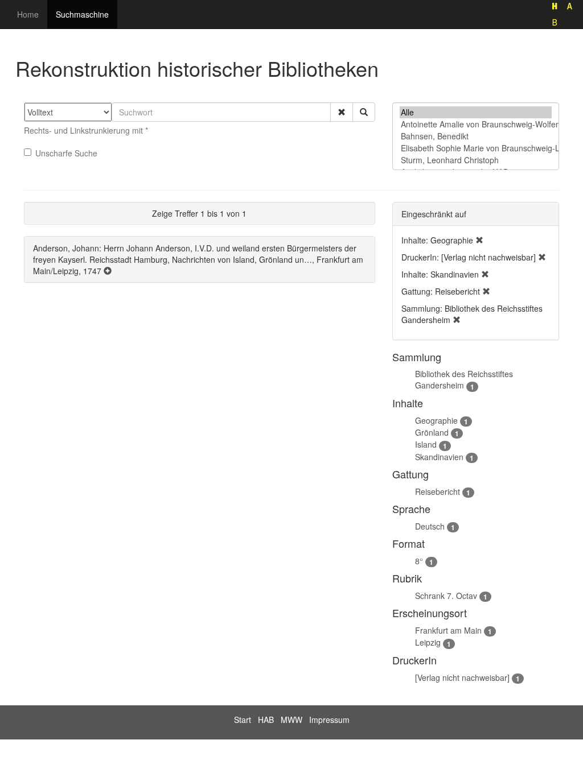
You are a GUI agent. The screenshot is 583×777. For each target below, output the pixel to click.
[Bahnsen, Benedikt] (476, 136)
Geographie (436, 420)
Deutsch (430, 526)
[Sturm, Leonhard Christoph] (476, 160)
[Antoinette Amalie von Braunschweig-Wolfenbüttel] (476, 124)
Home (28, 14)
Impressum (329, 719)
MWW (291, 719)
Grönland (432, 432)
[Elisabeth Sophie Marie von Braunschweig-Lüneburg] (476, 148)
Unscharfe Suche (66, 153)
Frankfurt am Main (448, 630)
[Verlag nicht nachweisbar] (462, 677)
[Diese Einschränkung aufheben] (479, 240)
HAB (266, 719)
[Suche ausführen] (363, 112)
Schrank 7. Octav (446, 595)
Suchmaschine (82, 14)
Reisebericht (437, 491)
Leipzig (428, 642)
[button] (341, 112)
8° (419, 561)
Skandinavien (439, 456)
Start (242, 719)
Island (426, 444)
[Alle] (476, 112)
